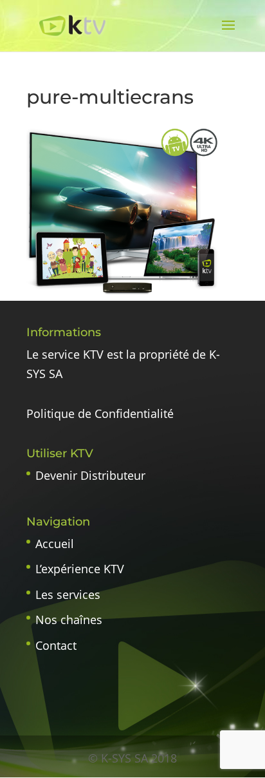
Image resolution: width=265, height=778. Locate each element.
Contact (56, 645)
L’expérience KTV (79, 568)
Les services (67, 594)
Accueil (54, 543)
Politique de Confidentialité (100, 413)
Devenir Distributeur (90, 475)
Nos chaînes (68, 619)
